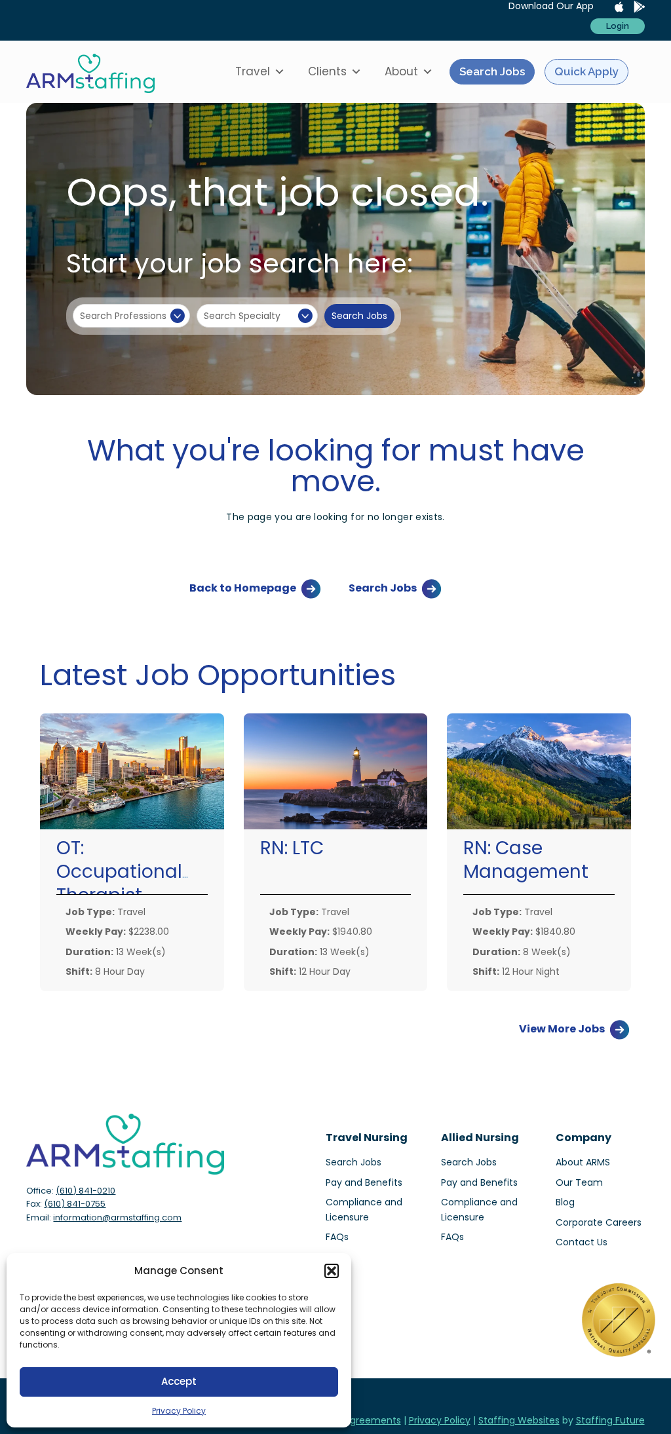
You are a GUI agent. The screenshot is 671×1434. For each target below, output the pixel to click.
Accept (179, 1381)
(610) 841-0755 (74, 1204)
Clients (327, 71)
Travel (252, 71)
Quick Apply (586, 71)
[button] (331, 1270)
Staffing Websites (519, 1420)
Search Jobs (492, 71)
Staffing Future (610, 1420)
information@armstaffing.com (117, 1217)
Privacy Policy (179, 1410)
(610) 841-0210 (85, 1190)
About (401, 71)
